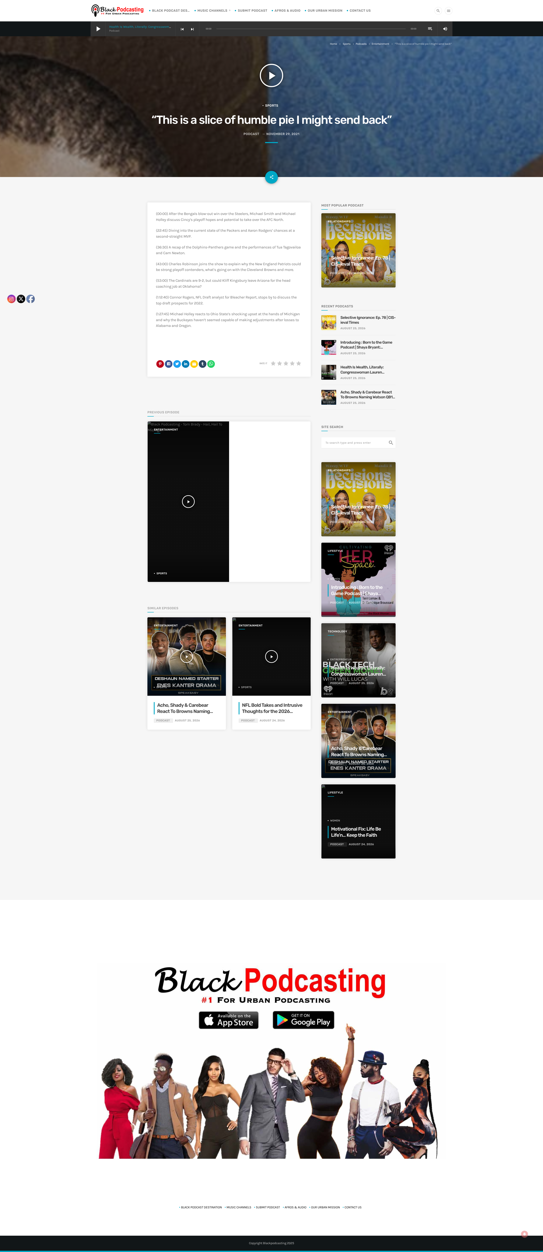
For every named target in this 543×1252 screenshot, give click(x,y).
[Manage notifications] (524, 1234)
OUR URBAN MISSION (325, 11)
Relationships (339, 221)
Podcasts (361, 44)
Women (335, 578)
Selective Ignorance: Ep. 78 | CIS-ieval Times (368, 320)
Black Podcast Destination (171, 11)
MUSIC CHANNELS (212, 11)
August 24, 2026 (272, 720)
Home (333, 44)
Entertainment (380, 44)
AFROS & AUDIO (288, 11)
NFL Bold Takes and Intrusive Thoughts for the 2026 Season (272, 711)
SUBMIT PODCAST (252, 11)
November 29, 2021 (282, 134)
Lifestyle (337, 249)
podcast (251, 134)
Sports (347, 44)
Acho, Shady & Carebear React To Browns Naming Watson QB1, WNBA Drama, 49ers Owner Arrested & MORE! (366, 395)
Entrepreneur (341, 659)
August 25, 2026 (187, 720)
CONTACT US (360, 11)
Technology (337, 631)
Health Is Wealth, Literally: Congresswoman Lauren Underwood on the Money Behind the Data (362, 370)
